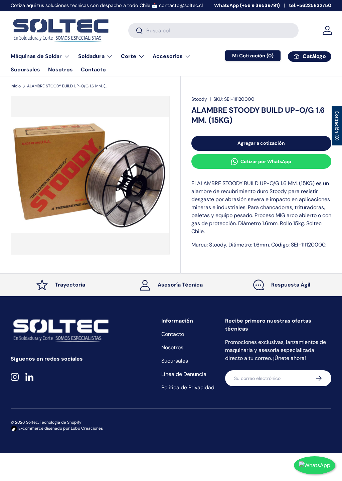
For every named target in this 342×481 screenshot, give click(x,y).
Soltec (32, 422)
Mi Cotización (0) (253, 55)
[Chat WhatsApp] (314, 465)
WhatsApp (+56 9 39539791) (247, 5)
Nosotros (60, 69)
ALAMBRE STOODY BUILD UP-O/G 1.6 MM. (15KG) (67, 86)
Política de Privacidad (187, 387)
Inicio (16, 86)
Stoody (199, 99)
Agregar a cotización (261, 143)
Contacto (93, 69)
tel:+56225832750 (310, 5)
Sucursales (25, 69)
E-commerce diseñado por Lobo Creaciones (60, 428)
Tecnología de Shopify (60, 422)
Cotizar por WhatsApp (265, 161)
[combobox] (213, 30)
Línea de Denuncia (183, 374)
